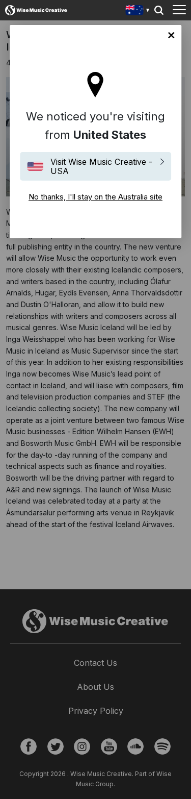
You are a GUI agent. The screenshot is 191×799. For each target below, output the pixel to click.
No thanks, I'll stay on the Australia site (171, 35)
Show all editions (137, 11)
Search (158, 10)
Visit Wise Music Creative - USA (101, 166)
